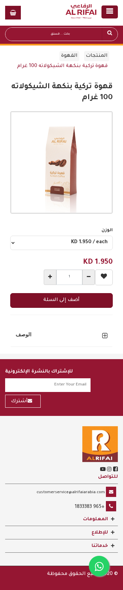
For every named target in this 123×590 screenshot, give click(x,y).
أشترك (19, 401)
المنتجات (97, 56)
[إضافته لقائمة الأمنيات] (104, 277)
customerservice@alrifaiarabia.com (71, 492)
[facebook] (115, 470)
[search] (110, 34)
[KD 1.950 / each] (61, 243)
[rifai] (100, 444)
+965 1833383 (90, 507)
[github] (109, 470)
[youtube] (103, 470)
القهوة (69, 56)
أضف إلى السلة (61, 300)
